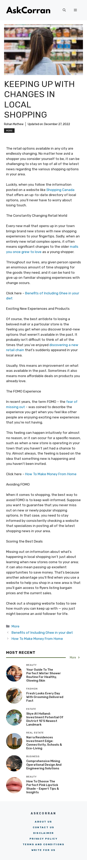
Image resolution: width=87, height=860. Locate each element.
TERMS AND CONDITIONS (43, 844)
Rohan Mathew (13, 124)
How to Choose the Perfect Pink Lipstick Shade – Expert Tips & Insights (42, 787)
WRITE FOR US (44, 850)
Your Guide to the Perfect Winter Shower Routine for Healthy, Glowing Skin (43, 675)
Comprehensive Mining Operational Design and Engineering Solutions (44, 764)
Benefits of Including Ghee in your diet (42, 633)
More (9, 130)
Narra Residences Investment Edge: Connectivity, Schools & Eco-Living (44, 743)
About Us (43, 821)
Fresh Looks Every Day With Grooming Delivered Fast (44, 697)
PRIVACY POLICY (44, 838)
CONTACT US (43, 827)
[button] (64, 10)
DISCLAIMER (43, 833)
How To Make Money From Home (50, 474)
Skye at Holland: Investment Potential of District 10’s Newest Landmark (44, 719)
